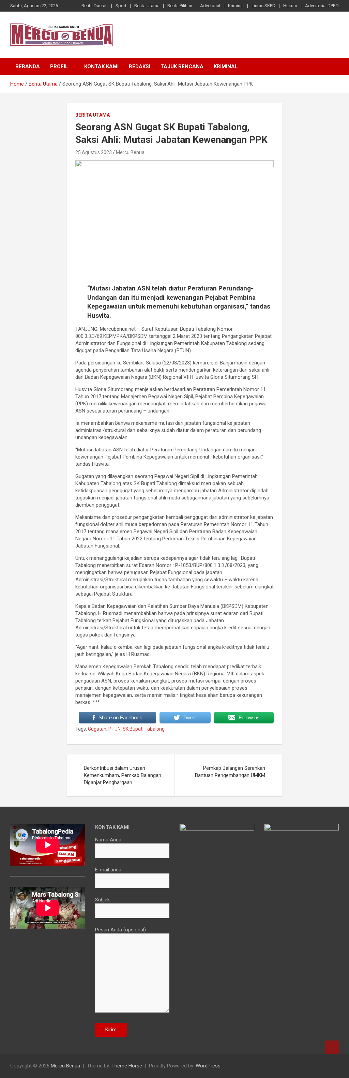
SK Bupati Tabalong (144, 729)
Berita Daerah (94, 5)
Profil (59, 66)
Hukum (290, 5)
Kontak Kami (101, 66)
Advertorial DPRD (322, 5)
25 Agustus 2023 (93, 152)
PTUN (114, 729)
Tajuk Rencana (182, 66)
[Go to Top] (332, 1047)
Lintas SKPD (263, 5)
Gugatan (97, 729)
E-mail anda (108, 870)
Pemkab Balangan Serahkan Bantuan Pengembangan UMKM (230, 771)
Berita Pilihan (179, 5)
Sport (121, 5)
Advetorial (210, 5)
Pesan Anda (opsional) (120, 930)
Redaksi (139, 66)
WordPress (208, 1066)
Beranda (27, 66)
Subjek (102, 900)
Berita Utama (147, 5)
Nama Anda (108, 840)
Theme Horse (126, 1066)
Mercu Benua (130, 152)
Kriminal (236, 5)
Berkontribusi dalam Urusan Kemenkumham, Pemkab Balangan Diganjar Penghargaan (122, 775)
